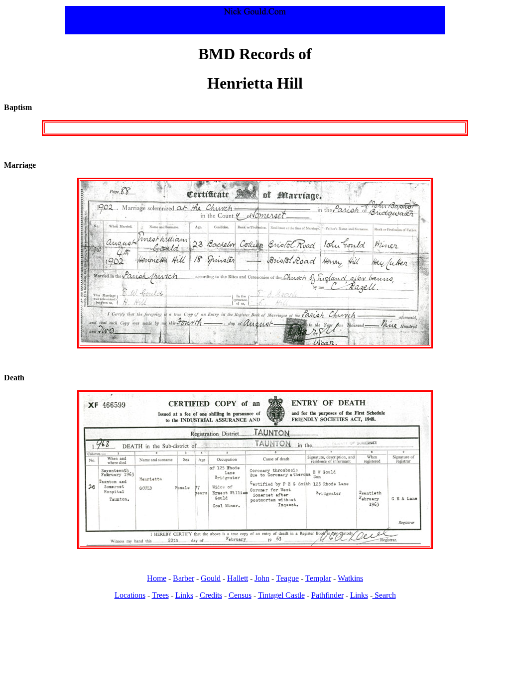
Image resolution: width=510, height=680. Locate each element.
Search (384, 595)
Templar (318, 578)
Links (184, 595)
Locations (130, 595)
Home (156, 578)
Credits (211, 595)
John (262, 578)
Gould (211, 578)
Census (240, 595)
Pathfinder (327, 595)
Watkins (350, 578)
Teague (287, 578)
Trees (160, 595)
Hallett (237, 578)
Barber (183, 578)
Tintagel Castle (281, 595)
